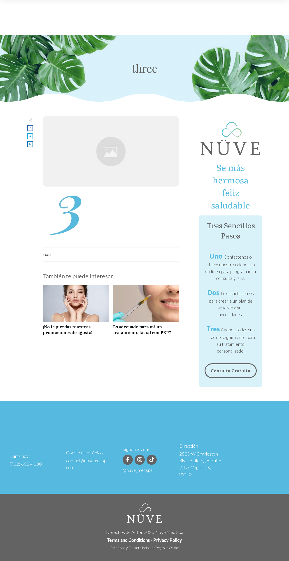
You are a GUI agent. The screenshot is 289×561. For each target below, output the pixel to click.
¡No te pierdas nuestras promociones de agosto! (76, 312)
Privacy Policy (167, 540)
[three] (111, 151)
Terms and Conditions (128, 540)
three (144, 68)
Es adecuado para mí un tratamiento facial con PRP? (146, 312)
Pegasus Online (167, 547)
